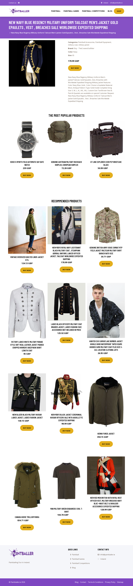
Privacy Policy (110, 582)
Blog (110, 11)
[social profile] (18, 3)
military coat (73, 45)
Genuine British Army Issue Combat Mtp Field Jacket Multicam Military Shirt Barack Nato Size (106, 250)
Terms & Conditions (95, 582)
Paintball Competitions (93, 11)
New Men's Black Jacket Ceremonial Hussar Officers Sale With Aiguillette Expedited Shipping (66, 417)
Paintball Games (71, 11)
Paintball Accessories (86, 42)
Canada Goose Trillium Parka (27, 517)
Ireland (105, 3)
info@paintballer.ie (116, 3)
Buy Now (75, 68)
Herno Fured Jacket (106, 433)
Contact (83, 582)
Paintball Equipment (103, 42)
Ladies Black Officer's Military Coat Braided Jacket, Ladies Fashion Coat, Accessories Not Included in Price (66, 327)
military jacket (83, 45)
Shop (119, 11)
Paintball (55, 11)
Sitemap (120, 582)
